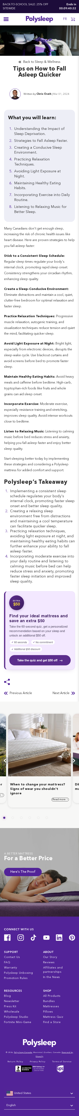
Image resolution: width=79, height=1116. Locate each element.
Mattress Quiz (53, 1017)
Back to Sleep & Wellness (41, 62)
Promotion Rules (16, 978)
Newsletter (11, 1001)
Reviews (49, 962)
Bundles (49, 1001)
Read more (59, 799)
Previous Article (21, 693)
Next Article (60, 693)
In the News (51, 977)
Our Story (50, 957)
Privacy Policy (37, 1062)
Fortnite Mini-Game (17, 1022)
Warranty (10, 967)
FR (65, 19)
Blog (7, 996)
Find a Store (52, 1022)
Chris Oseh (43, 94)
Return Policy (15, 1062)
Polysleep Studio (16, 1017)
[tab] (4, 818)
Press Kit (10, 1006)
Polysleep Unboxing (18, 973)
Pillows (48, 1011)
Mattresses (51, 1006)
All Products (52, 996)
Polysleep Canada (23, 1052)
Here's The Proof (22, 872)
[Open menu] (6, 19)
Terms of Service (62, 1062)
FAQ (7, 962)
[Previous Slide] (5, 761)
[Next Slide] (74, 761)
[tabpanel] (39, 761)
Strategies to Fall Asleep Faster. (41, 141)
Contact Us (12, 957)
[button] (73, 19)
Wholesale (11, 1011)
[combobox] (39, 1093)
